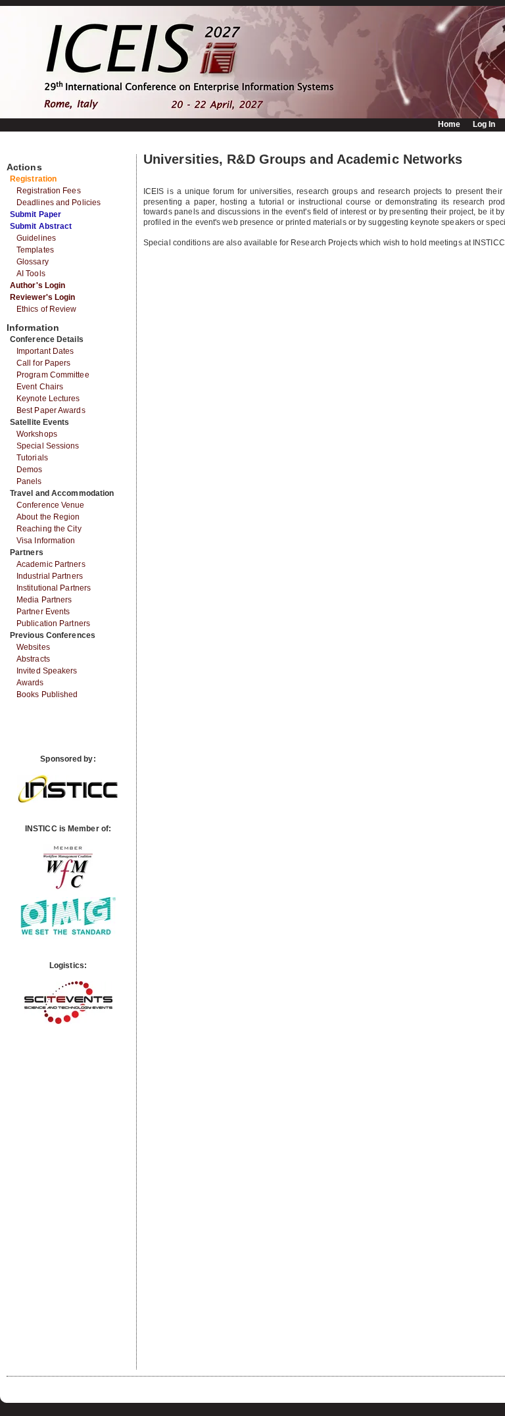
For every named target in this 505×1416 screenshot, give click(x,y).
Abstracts (33, 659)
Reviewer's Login (43, 297)
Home (449, 124)
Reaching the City (49, 528)
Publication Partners (53, 623)
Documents (20, 149)
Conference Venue (50, 505)
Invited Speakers (47, 670)
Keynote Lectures (48, 398)
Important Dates (45, 351)
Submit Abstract (41, 226)
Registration (33, 178)
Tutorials (32, 457)
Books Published (47, 694)
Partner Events (43, 611)
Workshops (36, 434)
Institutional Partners (53, 588)
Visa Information (46, 540)
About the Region (48, 517)
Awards (30, 682)
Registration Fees (48, 190)
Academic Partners (50, 564)
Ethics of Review (46, 309)
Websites (33, 647)
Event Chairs (39, 386)
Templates (35, 250)
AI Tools (30, 273)
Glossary (32, 261)
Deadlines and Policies (58, 202)
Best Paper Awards (50, 410)
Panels (29, 481)
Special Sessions (48, 446)
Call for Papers (43, 363)
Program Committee (52, 374)
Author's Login (37, 285)
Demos (29, 469)
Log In (484, 124)
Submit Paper (35, 214)
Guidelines (36, 238)
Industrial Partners (49, 576)
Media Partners (44, 599)
